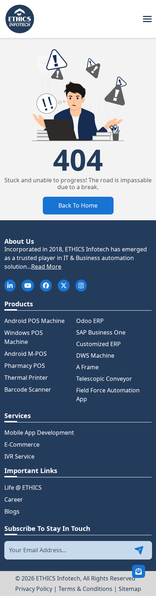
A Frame (87, 367)
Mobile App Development (39, 433)
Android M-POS (25, 354)
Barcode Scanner (27, 389)
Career (13, 499)
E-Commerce (22, 444)
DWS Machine (95, 355)
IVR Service (19, 456)
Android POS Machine (34, 321)
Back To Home (78, 205)
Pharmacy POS (24, 366)
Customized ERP (98, 344)
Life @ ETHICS (23, 487)
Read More (46, 267)
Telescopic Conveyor (104, 379)
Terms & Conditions (85, 589)
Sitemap (130, 589)
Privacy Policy (33, 589)
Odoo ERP (90, 321)
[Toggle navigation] (147, 19)
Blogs (12, 511)
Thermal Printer (26, 378)
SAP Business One (101, 332)
